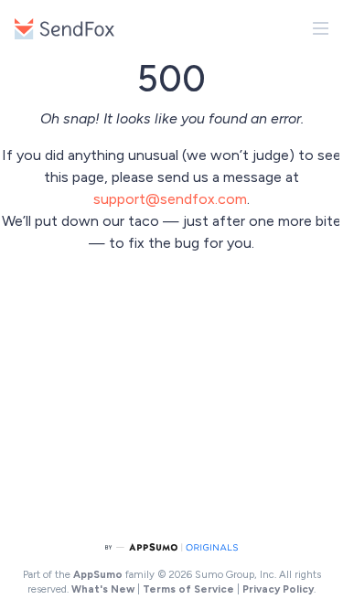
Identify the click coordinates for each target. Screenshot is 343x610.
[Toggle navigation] (321, 28)
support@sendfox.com (170, 199)
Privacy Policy (278, 589)
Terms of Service (188, 589)
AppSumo (99, 574)
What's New (102, 589)
